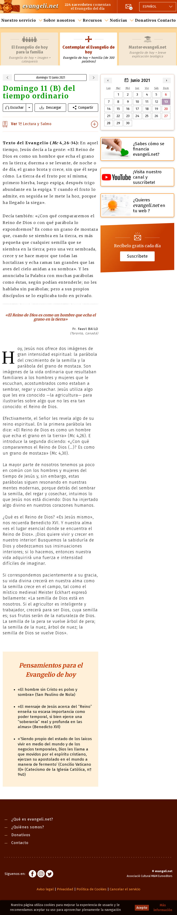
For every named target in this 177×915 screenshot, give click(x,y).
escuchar (17, 107)
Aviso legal (45, 889)
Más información (162, 907)
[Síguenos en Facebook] (32, 874)
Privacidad (65, 889)
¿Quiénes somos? (27, 827)
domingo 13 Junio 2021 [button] (50, 77)
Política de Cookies (91, 889)
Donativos (145, 20)
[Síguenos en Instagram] (41, 874)
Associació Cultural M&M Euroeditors (149, 876)
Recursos (92, 20)
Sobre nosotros (59, 20)
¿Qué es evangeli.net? (32, 819)
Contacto (166, 20)
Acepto (141, 908)
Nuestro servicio (18, 20)
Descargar (53, 107)
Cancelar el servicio (125, 889)
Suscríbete (137, 256)
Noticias (118, 20)
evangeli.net (40, 5)
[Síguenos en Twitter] (49, 874)
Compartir (85, 107)
